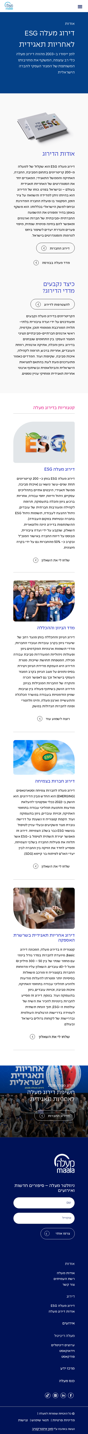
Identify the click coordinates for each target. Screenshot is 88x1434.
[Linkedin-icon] (63, 1396)
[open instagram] (55, 1396)
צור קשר (68, 1284)
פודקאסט (68, 1356)
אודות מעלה (66, 1273)
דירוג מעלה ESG (63, 1305)
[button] (80, 6)
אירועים (68, 1323)
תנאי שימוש (40, 1420)
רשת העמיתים (64, 1279)
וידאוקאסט (67, 1351)
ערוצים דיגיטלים (63, 1345)
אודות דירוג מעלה (62, 1311)
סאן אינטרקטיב (42, 1429)
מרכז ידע (67, 1368)
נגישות (23, 1420)
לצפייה (44, 134)
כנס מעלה (67, 1381)
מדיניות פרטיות (63, 1420)
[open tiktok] (48, 1396)
